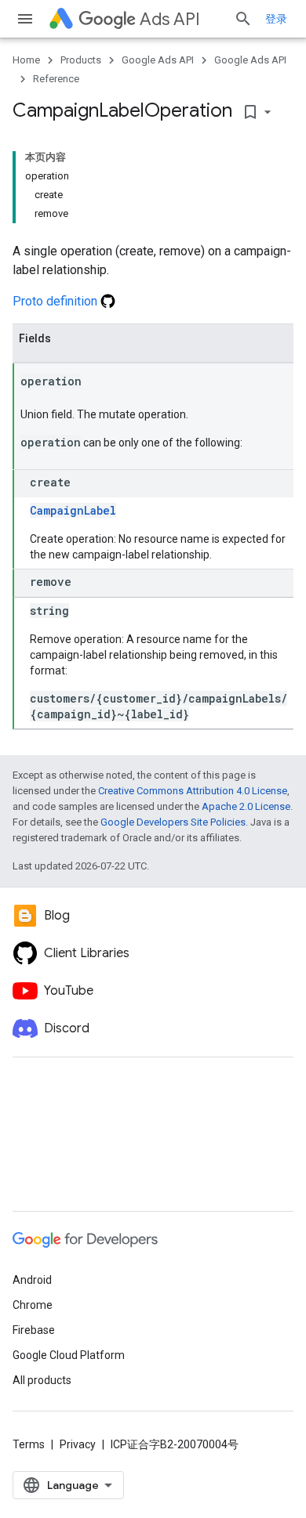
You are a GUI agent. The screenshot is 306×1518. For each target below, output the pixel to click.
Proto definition (56, 301)
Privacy (78, 1444)
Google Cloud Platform (69, 1355)
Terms (29, 1444)
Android (32, 1280)
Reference (56, 79)
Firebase (34, 1330)
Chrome (33, 1305)
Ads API (170, 19)
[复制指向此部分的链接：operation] (97, 382)
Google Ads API (158, 60)
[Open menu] (25, 19)
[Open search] (243, 18)
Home (26, 60)
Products (80, 60)
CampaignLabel (73, 510)
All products (42, 1380)
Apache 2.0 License (246, 806)
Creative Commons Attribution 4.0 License (192, 791)
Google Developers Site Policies (173, 822)
